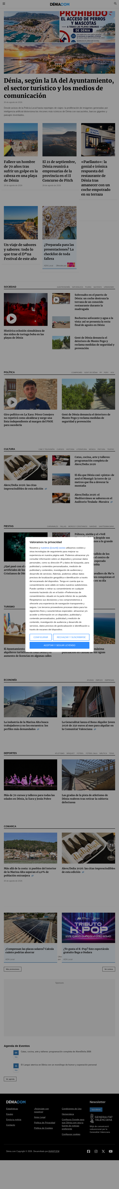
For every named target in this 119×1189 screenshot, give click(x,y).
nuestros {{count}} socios (53, 548)
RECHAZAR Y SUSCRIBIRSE (71, 637)
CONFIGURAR (40, 637)
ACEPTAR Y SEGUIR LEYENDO (59, 645)
